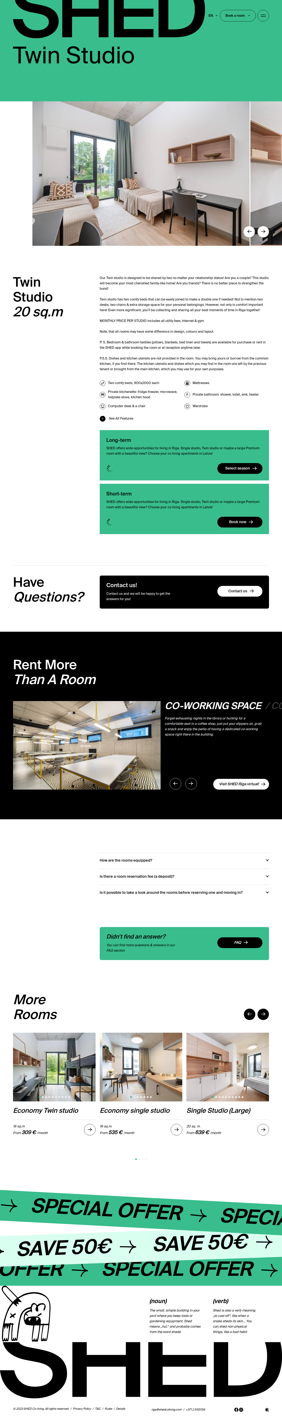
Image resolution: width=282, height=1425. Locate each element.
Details (120, 1408)
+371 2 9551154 (195, 1409)
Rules (108, 1408)
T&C (98, 1408)
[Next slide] (263, 232)
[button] (136, 1159)
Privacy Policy (82, 1408)
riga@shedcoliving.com (166, 1409)
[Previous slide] (249, 232)
